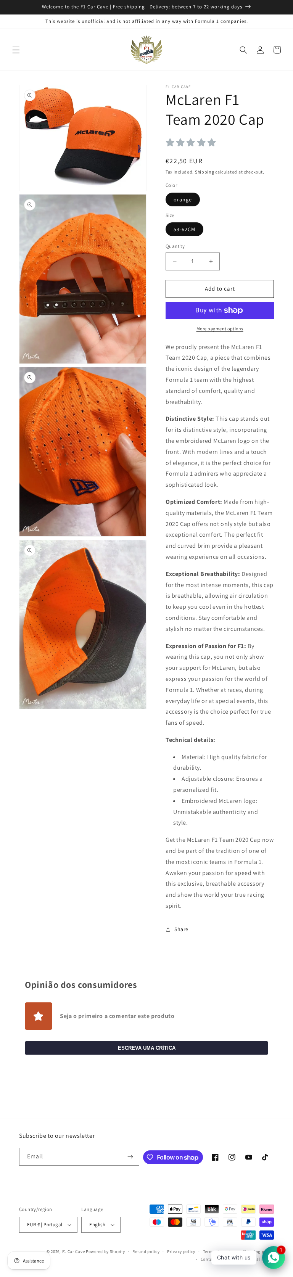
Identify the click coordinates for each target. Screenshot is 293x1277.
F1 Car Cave (73, 1251)
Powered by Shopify (105, 1251)
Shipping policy (258, 1251)
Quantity (175, 246)
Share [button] (181, 929)
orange (183, 199)
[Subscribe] (130, 1157)
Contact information (221, 1259)
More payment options (219, 328)
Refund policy (145, 1251)
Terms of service (219, 1251)
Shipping (204, 172)
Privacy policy (181, 1251)
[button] (16, 50)
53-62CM (184, 229)
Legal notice (262, 1259)
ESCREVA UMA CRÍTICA (146, 1048)
